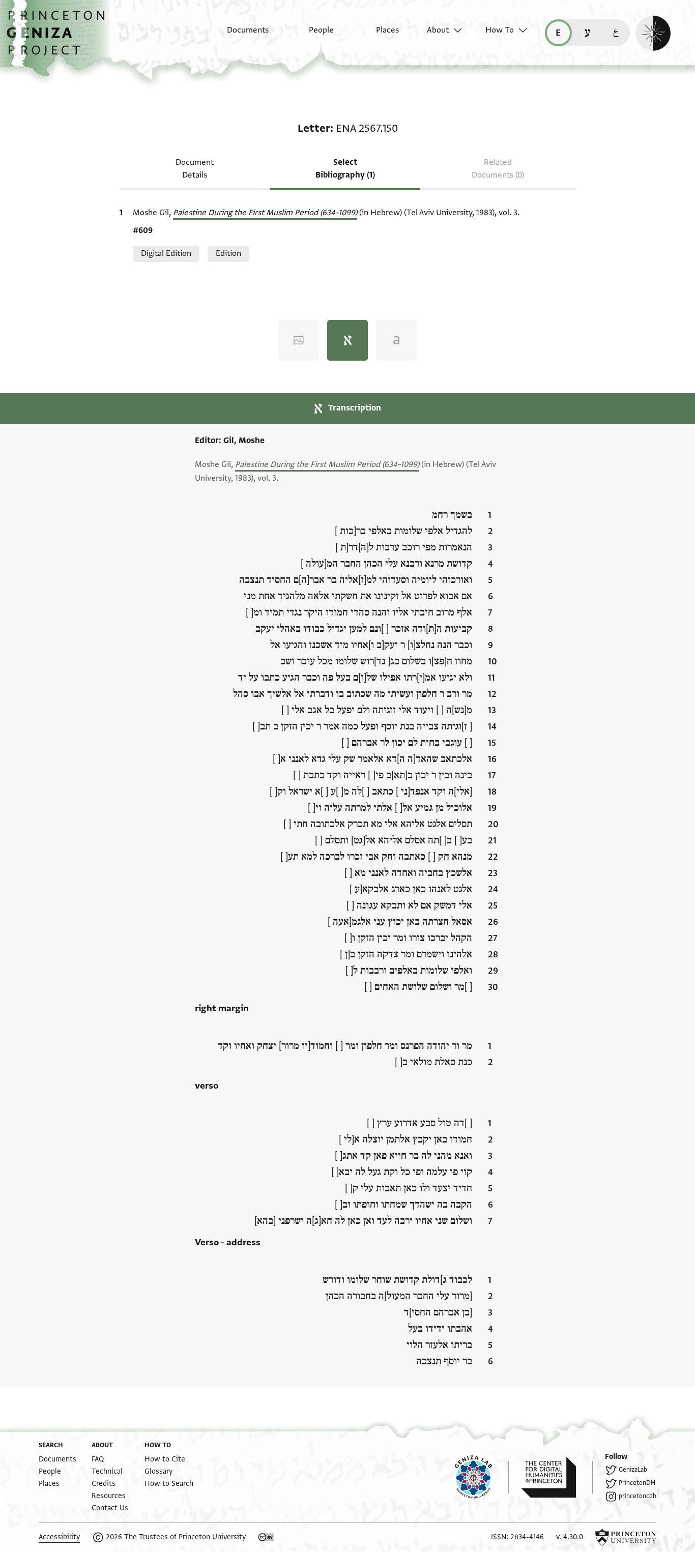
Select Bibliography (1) (345, 168)
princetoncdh (637, 1496)
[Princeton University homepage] (625, 1537)
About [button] (438, 30)
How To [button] (499, 30)
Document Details (195, 168)
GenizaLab (633, 1470)
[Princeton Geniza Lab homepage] (482, 1477)
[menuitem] (239, 35)
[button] (59, 38)
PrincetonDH (637, 1483)
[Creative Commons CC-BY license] (266, 1537)
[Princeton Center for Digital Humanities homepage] (557, 1477)
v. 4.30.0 (569, 1537)
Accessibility (59, 1537)
